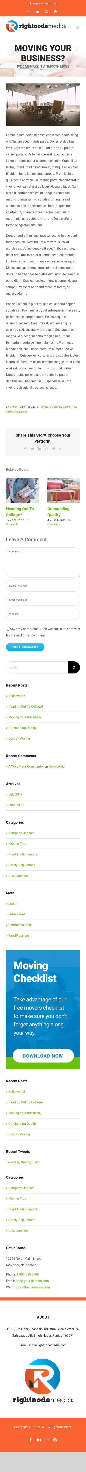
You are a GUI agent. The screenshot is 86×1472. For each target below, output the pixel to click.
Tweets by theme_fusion (23, 1162)
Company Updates (51, 406)
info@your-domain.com (32, 1281)
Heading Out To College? (22, 490)
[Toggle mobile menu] (78, 27)
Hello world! (16, 696)
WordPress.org (18, 935)
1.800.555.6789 (28, 1274)
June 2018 (15, 805)
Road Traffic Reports (22, 854)
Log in (12, 904)
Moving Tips (69, 406)
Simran (13, 406)
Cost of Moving (19, 738)
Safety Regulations (16, 411)
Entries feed (16, 914)
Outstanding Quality (64, 490)
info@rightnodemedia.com (43, 3)
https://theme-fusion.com (32, 1287)
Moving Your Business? (24, 717)
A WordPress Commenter (26, 766)
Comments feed (19, 925)
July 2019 (15, 794)
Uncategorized (18, 876)
